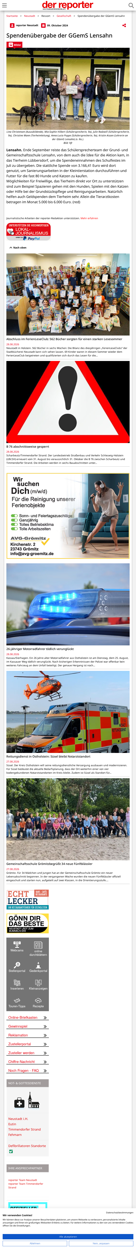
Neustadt (29, 16)
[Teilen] (124, 25)
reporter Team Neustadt (22, 1180)
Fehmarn (15, 1134)
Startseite (12, 16)
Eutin (12, 1124)
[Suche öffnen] (131, 5)
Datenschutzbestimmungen (119, 1212)
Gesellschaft (64, 16)
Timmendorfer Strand (24, 1129)
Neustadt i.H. (18, 1119)
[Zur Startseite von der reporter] (67, 5)
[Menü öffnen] (4, 5)
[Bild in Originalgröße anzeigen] (68, 89)
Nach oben (19, 247)
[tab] (14, 45)
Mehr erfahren (89, 218)
